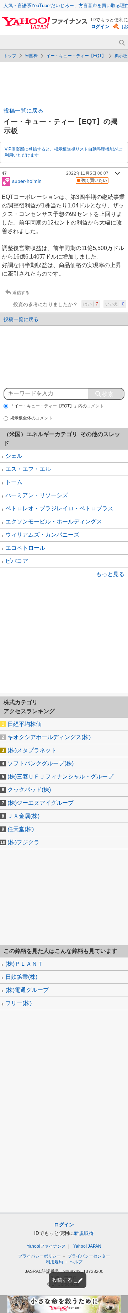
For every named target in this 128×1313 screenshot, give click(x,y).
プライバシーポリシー (39, 1256)
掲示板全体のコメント (31, 418)
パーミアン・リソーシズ (36, 495)
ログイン (100, 26)
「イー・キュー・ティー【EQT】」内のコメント (57, 405)
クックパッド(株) (29, 790)
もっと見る (110, 574)
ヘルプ (76, 1261)
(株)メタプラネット (32, 750)
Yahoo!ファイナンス (46, 1246)
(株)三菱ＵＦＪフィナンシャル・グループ (60, 777)
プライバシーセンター (89, 1256)
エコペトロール (25, 548)
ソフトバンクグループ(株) (40, 763)
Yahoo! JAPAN (87, 1246)
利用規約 (54, 1261)
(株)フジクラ (23, 842)
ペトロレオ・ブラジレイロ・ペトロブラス (59, 508)
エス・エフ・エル (28, 469)
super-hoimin (27, 181)
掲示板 (120, 55)
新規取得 (84, 1233)
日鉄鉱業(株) (21, 977)
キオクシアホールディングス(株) (49, 737)
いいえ (114, 304)
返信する (21, 292)
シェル (13, 456)
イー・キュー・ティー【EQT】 (76, 55)
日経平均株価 (24, 724)
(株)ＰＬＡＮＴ (24, 964)
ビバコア (16, 561)
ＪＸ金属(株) (23, 816)
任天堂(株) (20, 829)
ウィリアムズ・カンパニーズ (42, 535)
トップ (10, 55)
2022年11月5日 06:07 (87, 173)
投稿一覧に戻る (23, 111)
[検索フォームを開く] (121, 43)
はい (90, 304)
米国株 (31, 55)
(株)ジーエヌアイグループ (40, 803)
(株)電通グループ (27, 990)
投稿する (62, 1280)
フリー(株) (18, 1003)
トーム (13, 482)
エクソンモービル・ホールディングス (53, 522)
